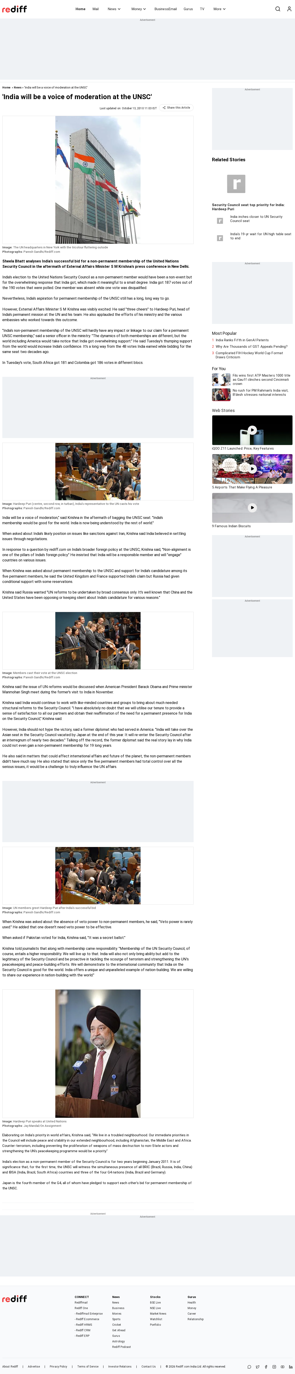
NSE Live (155, 1308)
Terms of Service (88, 1366)
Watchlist (156, 1319)
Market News (158, 1313)
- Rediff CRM (82, 1330)
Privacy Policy (58, 1366)
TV (202, 9)
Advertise (34, 1366)
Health (192, 1302)
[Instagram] (274, 1367)
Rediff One (81, 1308)
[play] (252, 430)
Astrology (118, 1341)
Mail (96, 9)
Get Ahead (118, 1330)
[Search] (277, 9)
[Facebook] (266, 1367)
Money (137, 9)
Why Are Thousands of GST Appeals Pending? (252, 346)
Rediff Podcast (121, 1347)
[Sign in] (289, 9)
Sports (116, 1319)
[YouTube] (282, 1367)
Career (192, 1313)
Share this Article (178, 107)
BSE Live (155, 1302)
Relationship (196, 1319)
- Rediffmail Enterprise (89, 1313)
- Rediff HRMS (83, 1324)
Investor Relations (120, 1366)
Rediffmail (81, 1302)
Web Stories (223, 410)
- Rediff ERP (82, 1335)
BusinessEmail (166, 9)
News (112, 9)
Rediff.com (183, 1366)
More (217, 9)
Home (81, 9)
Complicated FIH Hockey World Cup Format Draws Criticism (249, 355)
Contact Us (149, 1366)
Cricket (116, 1324)
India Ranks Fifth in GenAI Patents (242, 340)
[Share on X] (258, 1367)
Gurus (188, 9)
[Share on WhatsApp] (249, 1367)
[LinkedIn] (291, 1367)
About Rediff (10, 1366)
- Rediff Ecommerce (87, 1319)
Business (118, 1308)
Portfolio (155, 1324)
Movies (116, 1313)
